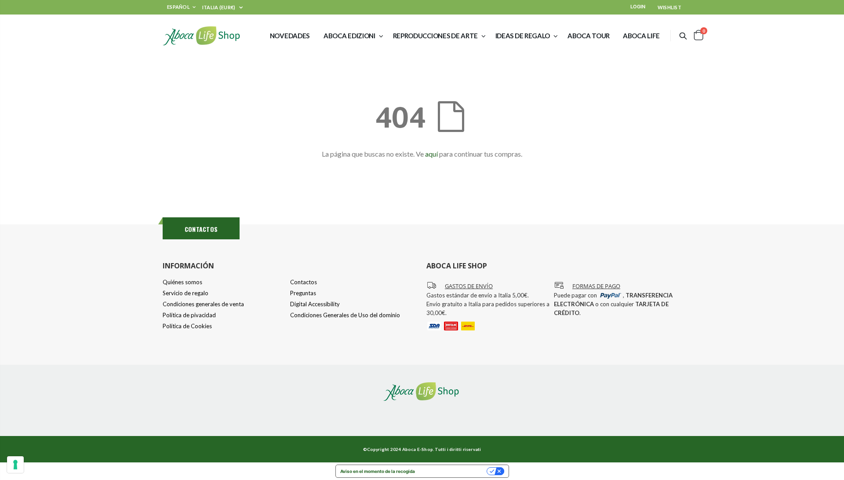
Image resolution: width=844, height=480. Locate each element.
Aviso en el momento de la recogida (377, 471)
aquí (431, 154)
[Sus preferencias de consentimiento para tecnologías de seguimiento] (15, 464)
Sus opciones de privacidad (453, 471)
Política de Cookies (187, 326)
